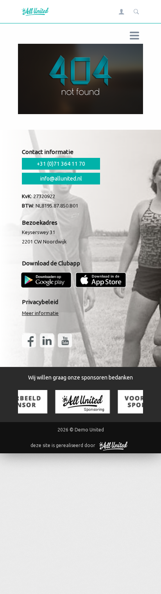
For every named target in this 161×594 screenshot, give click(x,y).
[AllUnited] (113, 445)
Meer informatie (40, 313)
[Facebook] (29, 340)
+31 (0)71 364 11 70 (61, 164)
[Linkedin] (47, 340)
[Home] (33, 11)
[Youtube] (65, 340)
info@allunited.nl (61, 178)
